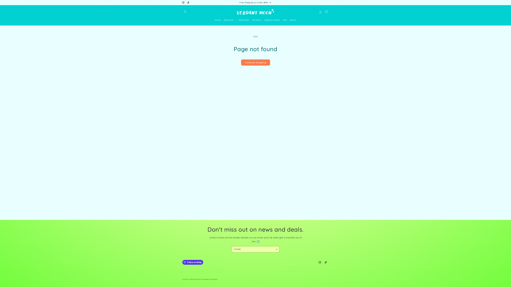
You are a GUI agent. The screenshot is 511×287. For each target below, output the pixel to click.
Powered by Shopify (209, 279)
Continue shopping (255, 62)
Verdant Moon (195, 279)
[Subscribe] (276, 249)
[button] (185, 12)
